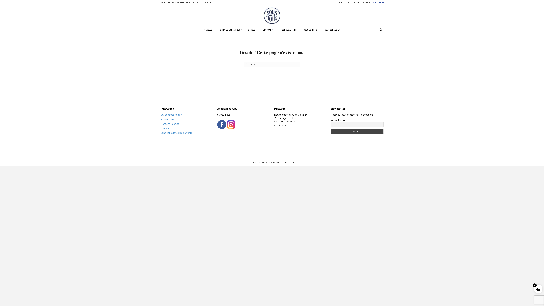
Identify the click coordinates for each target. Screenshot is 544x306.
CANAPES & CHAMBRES (230, 30)
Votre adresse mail (339, 120)
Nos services (167, 119)
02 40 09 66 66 (378, 2)
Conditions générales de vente (176, 133)
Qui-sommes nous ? (171, 114)
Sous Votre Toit (311, 30)
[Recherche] (381, 29)
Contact (165, 128)
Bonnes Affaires (290, 30)
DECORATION (268, 30)
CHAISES (251, 30)
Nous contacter (332, 30)
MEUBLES (208, 30)
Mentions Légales (170, 124)
